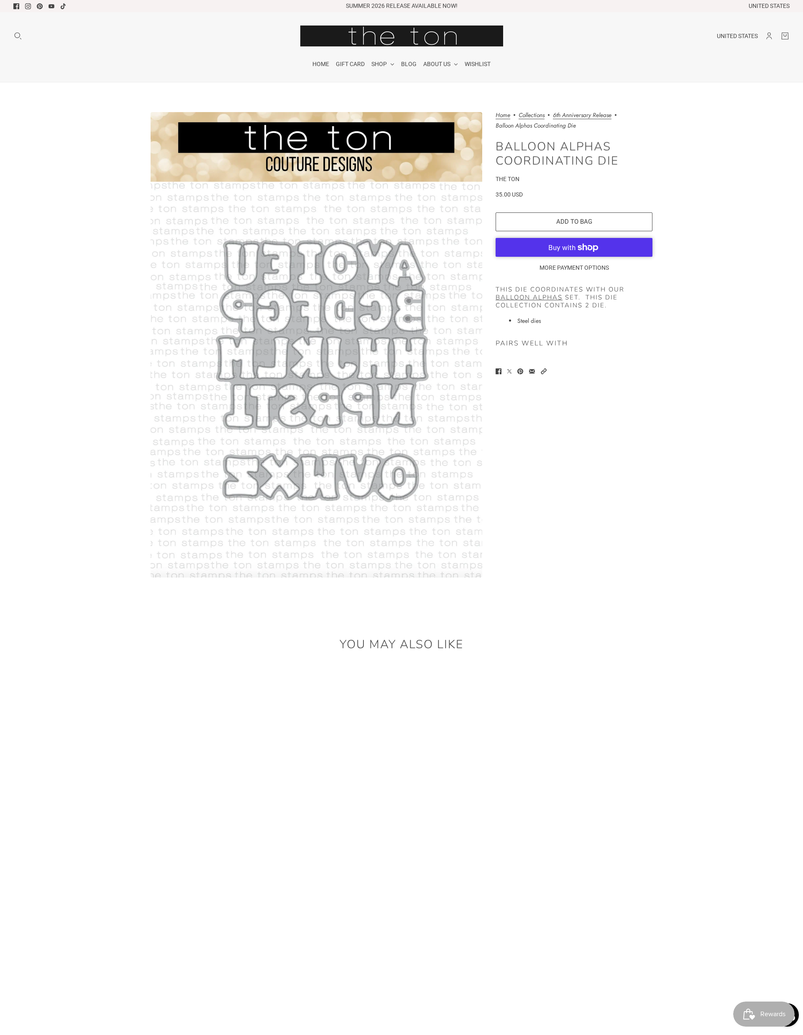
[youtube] (51, 6)
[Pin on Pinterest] (520, 371)
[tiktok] (63, 6)
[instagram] (28, 6)
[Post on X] (509, 371)
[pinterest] (39, 6)
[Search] (18, 36)
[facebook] (16, 6)
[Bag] (785, 36)
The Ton (507, 179)
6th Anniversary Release (582, 115)
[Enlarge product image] (316, 345)
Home (503, 115)
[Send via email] (532, 371)
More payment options (574, 267)
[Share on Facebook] (498, 371)
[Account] (769, 36)
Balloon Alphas (529, 297)
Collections (532, 115)
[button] (543, 371)
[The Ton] (401, 36)
